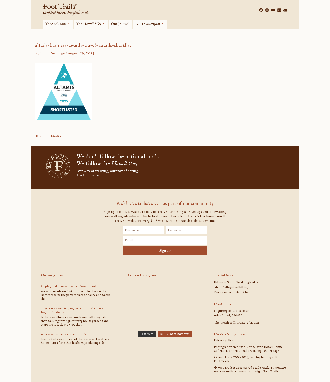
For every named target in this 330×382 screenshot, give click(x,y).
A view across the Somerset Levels (63, 334)
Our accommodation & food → (234, 292)
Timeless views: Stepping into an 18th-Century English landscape (72, 310)
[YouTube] (273, 10)
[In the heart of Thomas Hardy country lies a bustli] (190, 290)
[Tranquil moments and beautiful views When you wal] (139, 290)
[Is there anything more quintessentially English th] (139, 305)
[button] (68, 24)
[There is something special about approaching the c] (139, 321)
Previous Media (46, 136)
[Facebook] (261, 10)
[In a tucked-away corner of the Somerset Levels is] (165, 305)
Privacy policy (223, 340)
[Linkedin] (279, 10)
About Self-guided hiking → (233, 287)
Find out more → (90, 175)
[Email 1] (285, 10)
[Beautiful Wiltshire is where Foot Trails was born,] (165, 321)
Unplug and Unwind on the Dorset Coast (68, 286)
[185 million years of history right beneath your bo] (190, 321)
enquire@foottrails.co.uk (231, 311)
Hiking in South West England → (236, 282)
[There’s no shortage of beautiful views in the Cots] (190, 305)
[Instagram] (267, 10)
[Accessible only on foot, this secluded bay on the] (165, 290)
